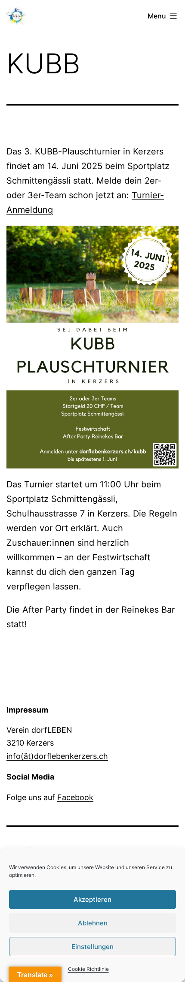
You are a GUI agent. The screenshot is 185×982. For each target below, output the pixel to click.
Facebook (75, 797)
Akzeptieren (92, 899)
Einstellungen (92, 947)
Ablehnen (93, 923)
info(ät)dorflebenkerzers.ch (57, 756)
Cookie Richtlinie (88, 969)
